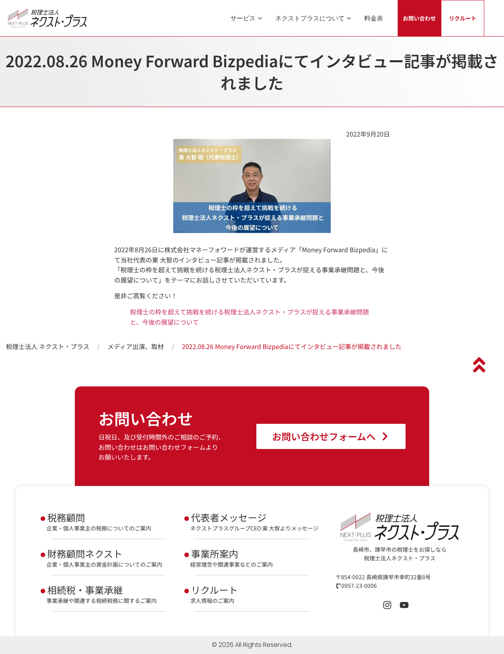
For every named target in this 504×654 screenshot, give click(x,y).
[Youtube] (404, 605)
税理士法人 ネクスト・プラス (47, 346)
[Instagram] (387, 605)
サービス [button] (243, 18)
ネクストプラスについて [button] (310, 18)
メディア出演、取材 (135, 346)
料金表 (373, 18)
